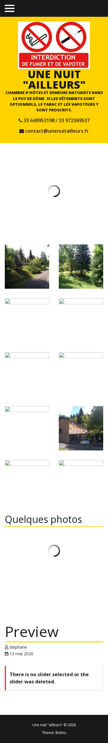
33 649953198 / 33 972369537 (57, 120)
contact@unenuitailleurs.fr (57, 131)
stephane (18, 647)
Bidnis (61, 732)
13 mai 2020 (21, 653)
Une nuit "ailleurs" (54, 79)
